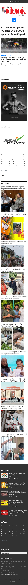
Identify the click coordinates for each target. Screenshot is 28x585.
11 (5, 161)
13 (13, 161)
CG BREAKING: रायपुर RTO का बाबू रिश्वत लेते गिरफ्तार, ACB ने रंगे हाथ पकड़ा (18, 512)
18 (5, 163)
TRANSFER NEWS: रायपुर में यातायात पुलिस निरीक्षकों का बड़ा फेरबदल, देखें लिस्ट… (16, 502)
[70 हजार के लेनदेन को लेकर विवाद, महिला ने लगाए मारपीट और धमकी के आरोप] (14, 283)
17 (2, 163)
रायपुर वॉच (9, 55)
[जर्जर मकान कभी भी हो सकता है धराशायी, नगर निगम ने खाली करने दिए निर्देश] (14, 256)
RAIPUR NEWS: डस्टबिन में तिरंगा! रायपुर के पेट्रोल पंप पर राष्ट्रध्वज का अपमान (17, 475)
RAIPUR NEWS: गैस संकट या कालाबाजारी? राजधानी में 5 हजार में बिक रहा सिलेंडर (17, 493)
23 (24, 163)
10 (2, 161)
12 (9, 161)
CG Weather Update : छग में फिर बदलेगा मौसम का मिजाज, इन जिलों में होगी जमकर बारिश (13, 59)
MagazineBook (23, 580)
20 (13, 163)
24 (2, 165)
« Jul (2, 176)
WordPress (10, 580)
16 (24, 161)
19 (9, 163)
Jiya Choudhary (15, 64)
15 (20, 161)
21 (16, 163)
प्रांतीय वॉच (3, 55)
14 (16, 161)
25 (5, 165)
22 (20, 163)
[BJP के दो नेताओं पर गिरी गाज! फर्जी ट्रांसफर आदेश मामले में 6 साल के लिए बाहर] (14, 228)
